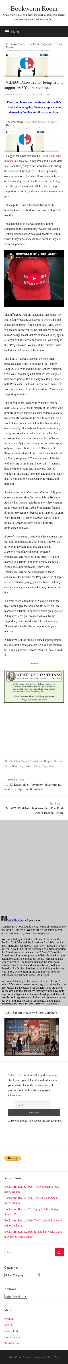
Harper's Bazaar (53, 761)
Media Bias (10, 766)
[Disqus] (34, 865)
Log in (8, 1324)
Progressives (25, 766)
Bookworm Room (34, 8)
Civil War (14, 761)
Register (9, 1318)
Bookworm (45, 94)
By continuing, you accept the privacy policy (36, 1120)
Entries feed (11, 1331)
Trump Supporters (44, 766)
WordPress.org (12, 1343)
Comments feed (13, 1337)
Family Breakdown (32, 761)
